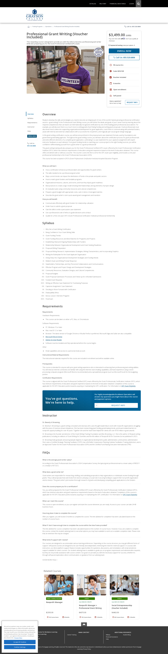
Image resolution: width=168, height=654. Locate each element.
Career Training (71, 635)
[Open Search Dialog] (138, 3)
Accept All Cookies (20, 642)
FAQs (29, 131)
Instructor (31, 127)
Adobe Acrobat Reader (54, 340)
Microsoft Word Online (54, 337)
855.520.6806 (31, 146)
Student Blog (127, 635)
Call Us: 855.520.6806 (132, 26)
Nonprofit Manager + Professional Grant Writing (90, 606)
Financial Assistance (112, 637)
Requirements (32, 123)
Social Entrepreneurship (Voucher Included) (122, 606)
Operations (48, 26)
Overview (31, 114)
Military (108, 635)
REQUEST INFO (132, 102)
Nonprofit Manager (54, 602)
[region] (20, 637)
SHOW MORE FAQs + (49, 560)
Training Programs (37, 26)
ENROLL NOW (124, 50)
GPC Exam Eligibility (128, 386)
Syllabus (30, 118)
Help (107, 639)
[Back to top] (84, 632)
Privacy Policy (87, 649)
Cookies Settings (20, 647)
